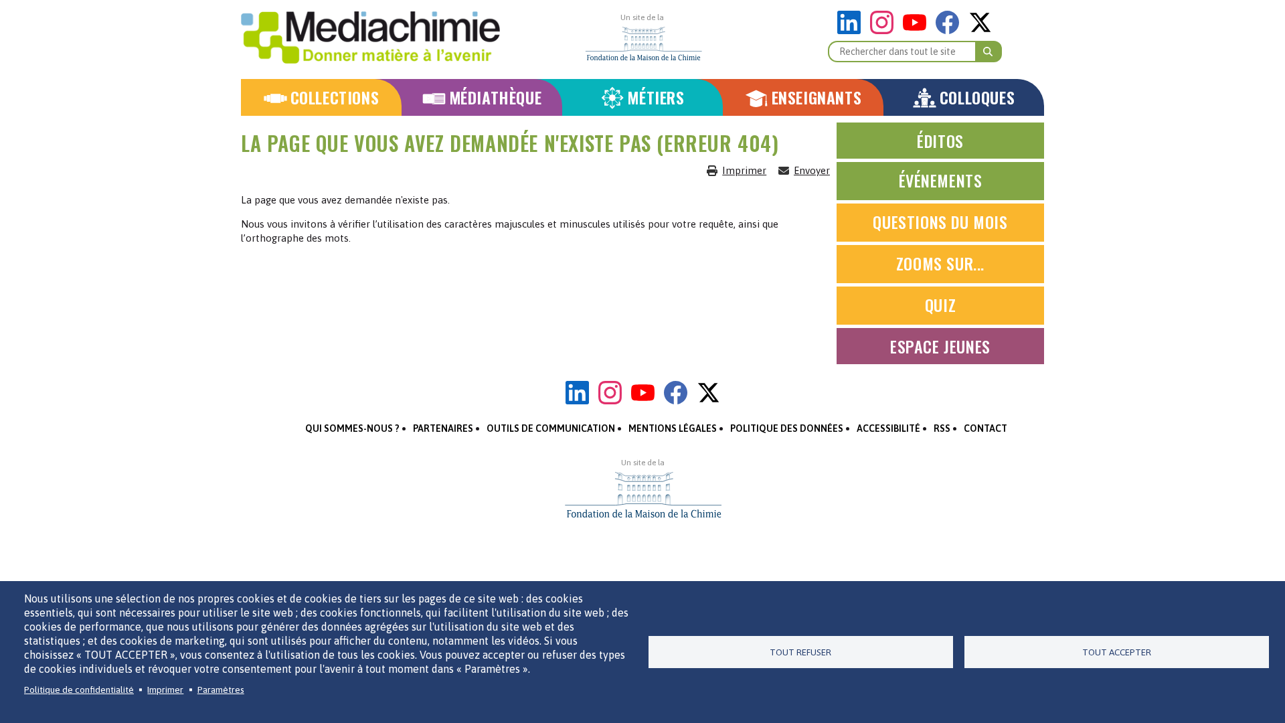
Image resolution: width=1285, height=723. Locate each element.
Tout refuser (800, 652)
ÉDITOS (940, 141)
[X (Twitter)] (980, 30)
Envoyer (812, 170)
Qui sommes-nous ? (352, 428)
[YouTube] (918, 30)
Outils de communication (551, 428)
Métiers (655, 97)
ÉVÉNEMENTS (940, 180)
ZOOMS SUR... (940, 263)
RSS (942, 428)
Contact (985, 428)
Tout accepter (1116, 652)
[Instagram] (885, 30)
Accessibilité (888, 428)
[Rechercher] (988, 51)
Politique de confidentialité (79, 689)
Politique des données (786, 428)
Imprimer (744, 170)
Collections (334, 97)
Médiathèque (495, 97)
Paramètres (220, 689)
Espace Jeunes (940, 346)
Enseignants (817, 97)
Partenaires (443, 428)
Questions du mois (940, 222)
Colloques (977, 97)
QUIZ (940, 305)
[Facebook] (951, 30)
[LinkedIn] (852, 30)
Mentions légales (672, 428)
